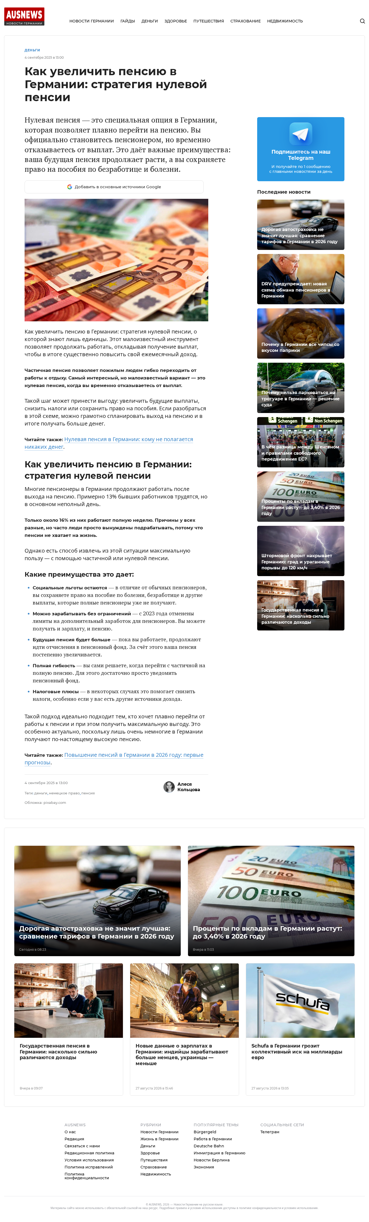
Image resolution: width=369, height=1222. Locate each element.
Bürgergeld (205, 1131)
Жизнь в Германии (159, 1139)
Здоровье (150, 1153)
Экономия (204, 1167)
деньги (40, 793)
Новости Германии (159, 1131)
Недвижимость (155, 1174)
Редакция (74, 1139)
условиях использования (301, 1208)
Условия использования (89, 1160)
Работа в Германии (213, 1139)
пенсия (88, 793)
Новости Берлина (212, 1160)
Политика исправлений (89, 1167)
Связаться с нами (82, 1146)
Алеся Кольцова (188, 787)
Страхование (153, 1167)
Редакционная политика (89, 1153)
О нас (70, 1131)
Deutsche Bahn (209, 1146)
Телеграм (269, 1131)
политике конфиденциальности (260, 1208)
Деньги (32, 50)
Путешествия (154, 1160)
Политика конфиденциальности (87, 1176)
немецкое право (64, 793)
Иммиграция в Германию (219, 1153)
